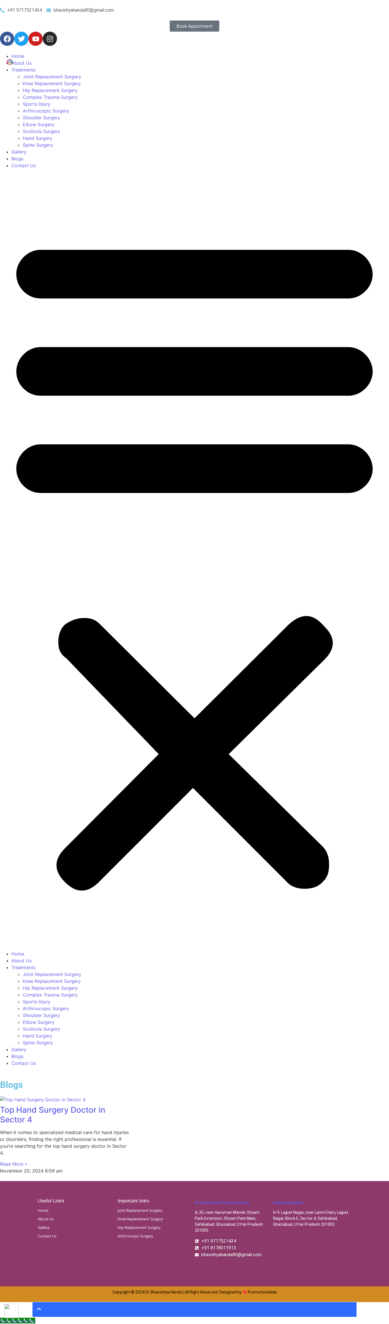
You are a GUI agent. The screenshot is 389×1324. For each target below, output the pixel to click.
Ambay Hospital (288, 1202)
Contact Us (23, 165)
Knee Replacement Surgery (52, 83)
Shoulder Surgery (41, 117)
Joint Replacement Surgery (52, 76)
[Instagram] (50, 39)
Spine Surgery (38, 145)
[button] (194, 559)
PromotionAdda (262, 1292)
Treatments (23, 70)
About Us (21, 63)
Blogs (17, 158)
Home (17, 56)
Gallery (18, 152)
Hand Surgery (37, 138)
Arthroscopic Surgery (46, 111)
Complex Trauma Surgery (50, 97)
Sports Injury (36, 104)
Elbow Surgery (38, 124)
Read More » (13, 1164)
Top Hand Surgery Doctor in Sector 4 (52, 1114)
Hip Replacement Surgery (50, 90)
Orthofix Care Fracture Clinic (222, 1202)
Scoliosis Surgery (41, 131)
